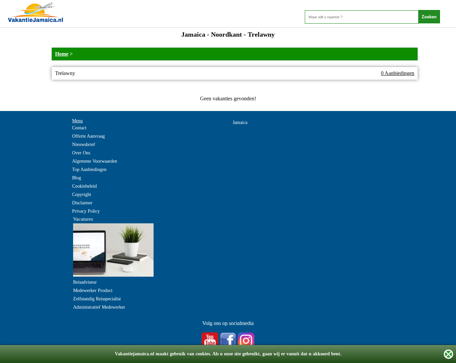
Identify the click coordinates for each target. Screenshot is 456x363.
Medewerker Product (92, 290)
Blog (76, 177)
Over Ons (81, 152)
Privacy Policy (86, 211)
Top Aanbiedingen (89, 169)
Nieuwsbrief (83, 144)
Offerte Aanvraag (88, 136)
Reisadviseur (85, 282)
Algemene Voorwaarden (94, 161)
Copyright (81, 194)
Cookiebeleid (84, 186)
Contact (79, 127)
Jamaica (240, 122)
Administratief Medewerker (99, 307)
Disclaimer (82, 202)
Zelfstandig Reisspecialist (97, 298)
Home (61, 54)
